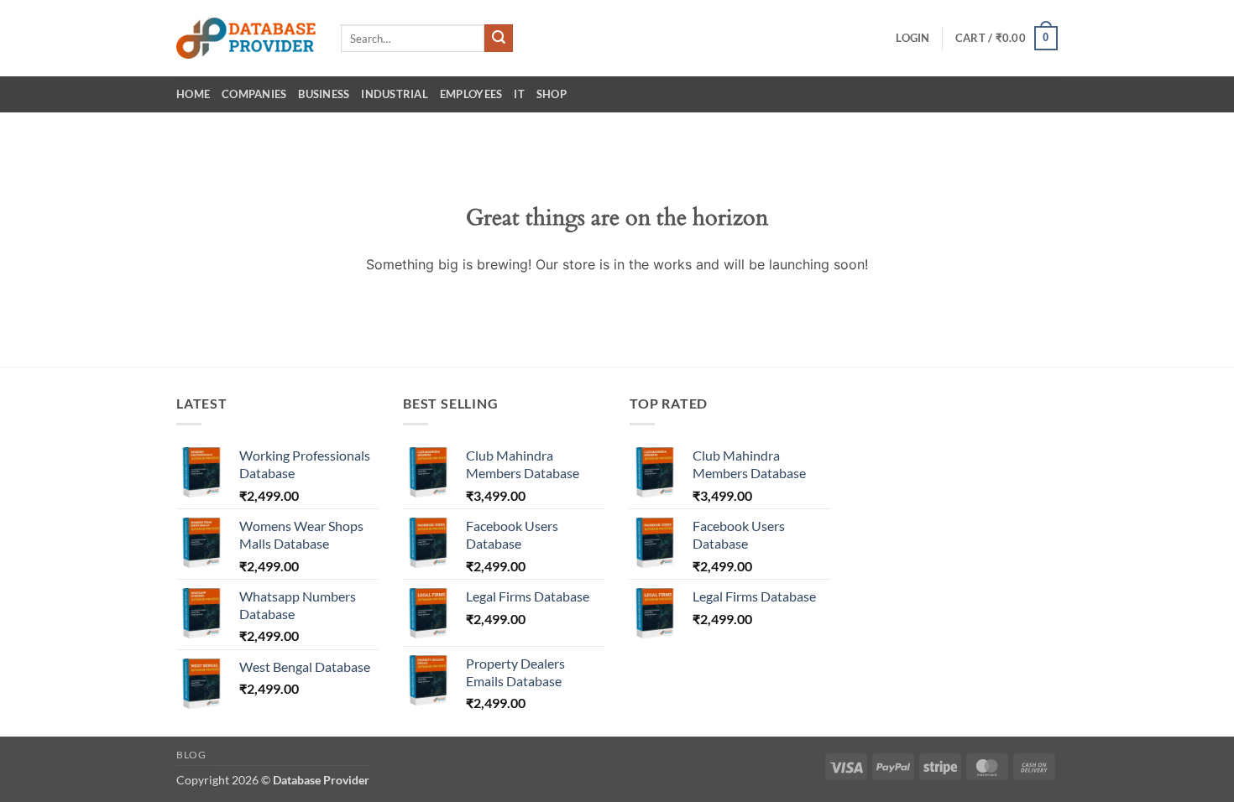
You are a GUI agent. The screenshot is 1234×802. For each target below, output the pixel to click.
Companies (254, 94)
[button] (912, 38)
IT (519, 94)
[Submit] (498, 38)
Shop (551, 94)
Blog (191, 754)
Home (193, 94)
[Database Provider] (246, 38)
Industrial (394, 94)
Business (323, 94)
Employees (471, 94)
